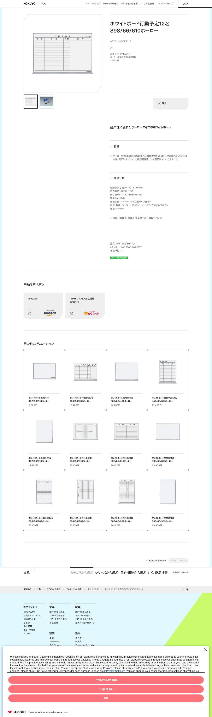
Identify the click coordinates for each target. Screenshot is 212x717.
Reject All (106, 689)
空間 (52, 633)
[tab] (31, 102)
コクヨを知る (30, 607)
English (183, 560)
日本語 (173, 560)
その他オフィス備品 (74, 589)
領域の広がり (29, 611)
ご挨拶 (27, 622)
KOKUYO (27, 589)
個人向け (79, 641)
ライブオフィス (55, 645)
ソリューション (55, 641)
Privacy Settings (106, 679)
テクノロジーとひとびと (85, 645)
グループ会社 (29, 630)
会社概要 (28, 626)
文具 (44, 3)
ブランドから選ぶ (82, 615)
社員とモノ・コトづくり (33, 615)
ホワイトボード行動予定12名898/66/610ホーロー (125, 589)
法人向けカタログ (83, 622)
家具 (78, 607)
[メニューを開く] (186, 3)
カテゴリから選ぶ (93, 3)
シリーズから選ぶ (110, 3)
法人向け (79, 638)
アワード (27, 633)
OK (106, 698)
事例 (51, 638)
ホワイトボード (125, 41)
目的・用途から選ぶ (129, 3)
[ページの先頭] (187, 589)
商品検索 (150, 3)
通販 (78, 633)
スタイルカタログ (166, 3)
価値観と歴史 (30, 619)
